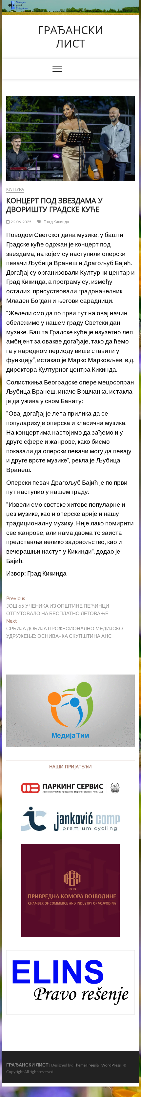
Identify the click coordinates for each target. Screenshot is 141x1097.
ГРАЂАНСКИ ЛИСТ (70, 36)
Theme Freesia (86, 1065)
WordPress (111, 1065)
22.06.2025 (20, 221)
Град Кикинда (56, 221)
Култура (15, 189)
